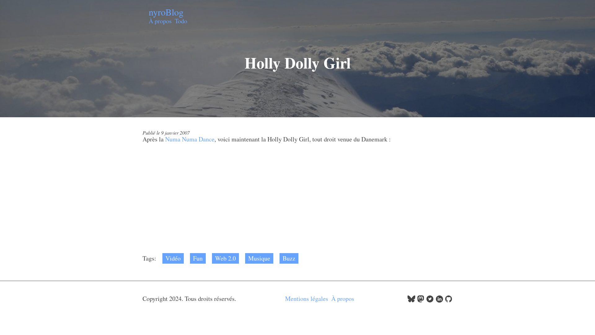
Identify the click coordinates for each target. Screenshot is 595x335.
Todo (181, 21)
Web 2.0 (225, 258)
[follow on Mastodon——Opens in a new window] (421, 300)
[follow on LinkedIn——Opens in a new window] (439, 300)
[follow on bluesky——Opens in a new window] (411, 300)
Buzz (289, 258)
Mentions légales (306, 298)
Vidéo (173, 258)
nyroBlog (166, 12)
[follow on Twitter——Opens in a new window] (430, 300)
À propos (160, 21)
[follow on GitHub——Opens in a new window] (448, 300)
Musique (259, 258)
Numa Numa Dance (189, 139)
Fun (198, 258)
